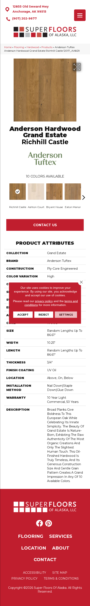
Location (33, 548)
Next (84, 191)
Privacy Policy (24, 578)
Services (60, 536)
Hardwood (33, 47)
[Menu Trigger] (80, 15)
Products (46, 47)
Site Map (59, 573)
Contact (45, 559)
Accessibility (34, 573)
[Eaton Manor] (73, 191)
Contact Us (45, 225)
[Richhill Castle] (17, 191)
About (60, 548)
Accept (22, 314)
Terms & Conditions (61, 578)
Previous (6, 191)
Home (8, 47)
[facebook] (39, 523)
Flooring (19, 47)
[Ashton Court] (36, 191)
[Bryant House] (54, 191)
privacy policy (44, 301)
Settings (66, 314)
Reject (44, 314)
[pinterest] (48, 523)
